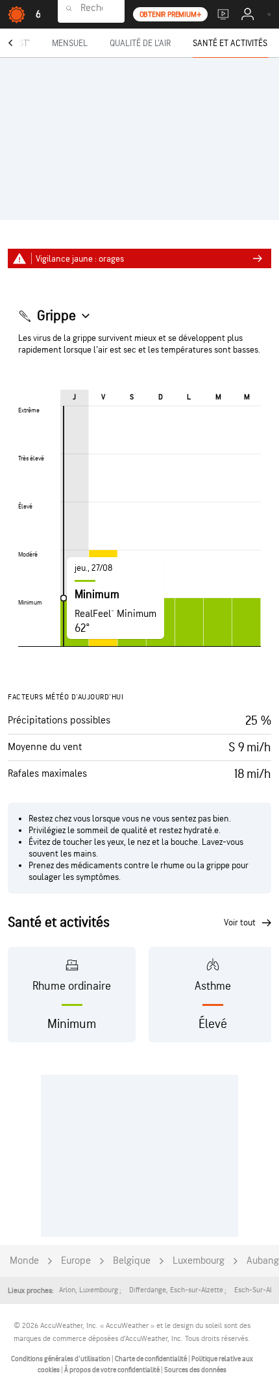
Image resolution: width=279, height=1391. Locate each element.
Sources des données (195, 1370)
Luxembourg (198, 1261)
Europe (76, 1261)
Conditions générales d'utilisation (61, 1359)
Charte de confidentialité (151, 1359)
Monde (24, 1261)
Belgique (132, 1261)
